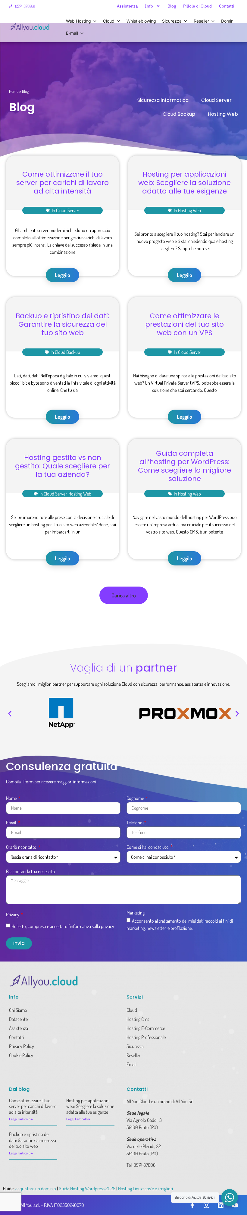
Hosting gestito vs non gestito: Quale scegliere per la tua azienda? (62, 466)
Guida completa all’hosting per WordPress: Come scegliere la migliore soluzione (184, 466)
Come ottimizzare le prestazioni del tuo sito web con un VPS (184, 324)
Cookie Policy (21, 1055)
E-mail (72, 33)
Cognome (136, 798)
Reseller (201, 21)
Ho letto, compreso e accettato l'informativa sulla (62, 926)
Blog (171, 6)
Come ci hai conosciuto (148, 847)
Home (13, 91)
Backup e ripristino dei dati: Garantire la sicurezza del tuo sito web (62, 324)
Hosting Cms (138, 1019)
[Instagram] (206, 1205)
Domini (227, 21)
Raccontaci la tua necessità (30, 871)
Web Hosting (78, 21)
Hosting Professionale (146, 1037)
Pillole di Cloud (197, 6)
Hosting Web (223, 114)
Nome (12, 798)
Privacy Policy (21, 1046)
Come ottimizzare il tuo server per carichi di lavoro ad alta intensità (62, 182)
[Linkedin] (220, 1205)
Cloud (108, 21)
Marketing (136, 913)
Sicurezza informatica (163, 100)
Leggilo (62, 275)
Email (11, 823)
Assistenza (127, 6)
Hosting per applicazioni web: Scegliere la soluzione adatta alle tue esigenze (184, 182)
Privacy (13, 915)
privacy (107, 926)
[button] (123, 595)
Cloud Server (216, 100)
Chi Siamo (18, 1010)
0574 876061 (25, 6)
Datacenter (19, 1019)
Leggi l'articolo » (21, 1119)
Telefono (135, 823)
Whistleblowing (141, 21)
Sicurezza (172, 21)
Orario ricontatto (21, 847)
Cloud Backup (179, 114)
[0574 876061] (10, 6)
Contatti (226, 6)
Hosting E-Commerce (146, 1028)
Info (149, 6)
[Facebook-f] (192, 1205)
